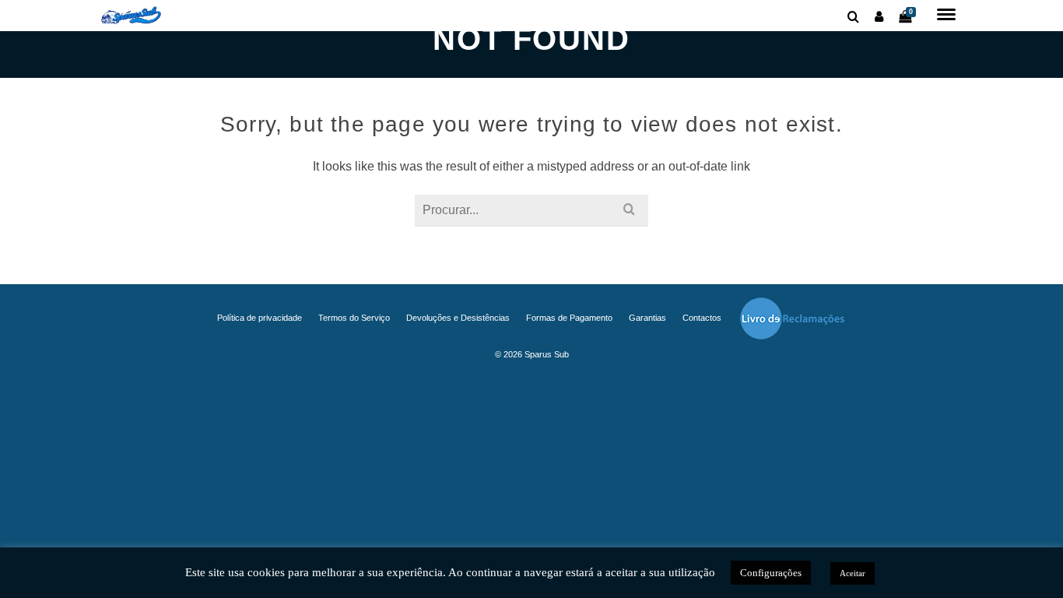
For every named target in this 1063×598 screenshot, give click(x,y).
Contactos (701, 317)
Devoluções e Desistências (458, 317)
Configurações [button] (771, 573)
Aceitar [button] (852, 573)
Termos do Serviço (354, 317)
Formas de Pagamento (569, 317)
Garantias (647, 317)
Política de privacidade (259, 317)
